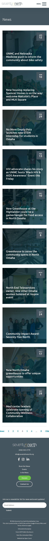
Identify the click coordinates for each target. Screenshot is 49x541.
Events (24, 469)
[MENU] (44, 4)
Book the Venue (24, 466)
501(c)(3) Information (24, 529)
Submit (9, 510)
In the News (24, 473)
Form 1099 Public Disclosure (24, 532)
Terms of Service (22, 525)
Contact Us (24, 484)
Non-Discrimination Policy (24, 535)
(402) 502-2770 (24, 450)
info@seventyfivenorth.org (24, 454)
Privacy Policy (39, 523)
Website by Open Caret (24, 538)
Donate (24, 478)
